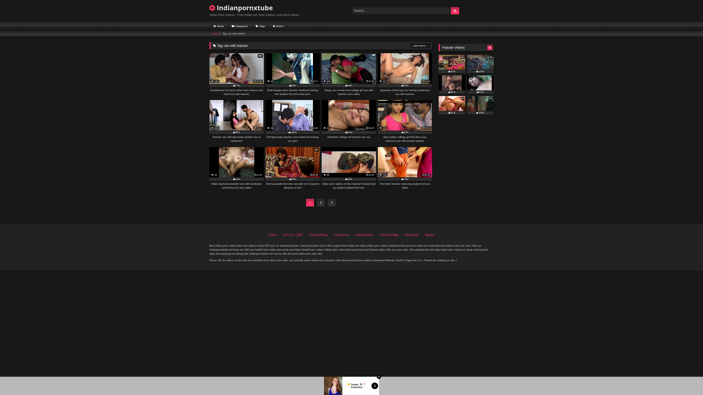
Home (220, 26)
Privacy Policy (319, 234)
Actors (279, 26)
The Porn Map (389, 234)
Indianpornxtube (244, 7)
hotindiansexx (364, 234)
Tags (262, 26)
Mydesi (429, 234)
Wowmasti (412, 234)
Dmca (272, 234)
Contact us (342, 234)
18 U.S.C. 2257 (293, 234)
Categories (241, 26)
